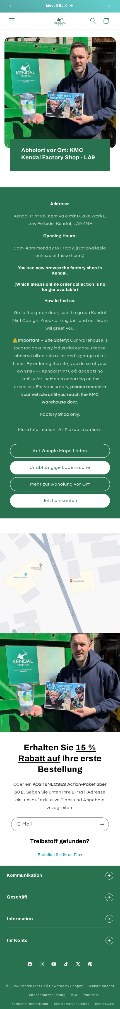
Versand (91, 994)
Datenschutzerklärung (47, 994)
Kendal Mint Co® (34, 986)
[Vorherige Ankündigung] (10, 6)
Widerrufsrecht (101, 986)
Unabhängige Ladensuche (60, 467)
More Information (36, 429)
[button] (11, 20)
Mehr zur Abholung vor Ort (60, 484)
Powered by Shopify (66, 986)
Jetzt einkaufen (60, 500)
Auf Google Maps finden (60, 451)
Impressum (104, 1003)
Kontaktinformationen (29, 1003)
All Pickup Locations (80, 429)
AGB (74, 994)
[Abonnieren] (102, 824)
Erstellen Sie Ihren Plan (60, 855)
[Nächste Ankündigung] (109, 6)
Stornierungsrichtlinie (72, 1003)
